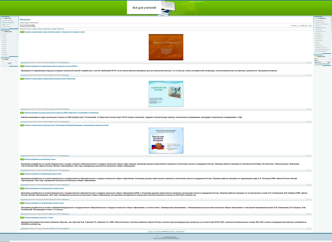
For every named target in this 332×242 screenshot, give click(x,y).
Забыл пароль (318, 63)
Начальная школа (24, 62)
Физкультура (318, 45)
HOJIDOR (51, 62)
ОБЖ (316, 42)
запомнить (318, 62)
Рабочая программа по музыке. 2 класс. (38, 217)
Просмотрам (60, 28)
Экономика (318, 36)
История (317, 29)
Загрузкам (54, 28)
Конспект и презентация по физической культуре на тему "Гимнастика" (50, 78)
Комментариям (47, 28)
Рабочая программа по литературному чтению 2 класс (44, 188)
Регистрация (198, 1)
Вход (203, 1)
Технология (318, 40)
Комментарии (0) (65, 62)
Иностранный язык (320, 51)
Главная (192, 1)
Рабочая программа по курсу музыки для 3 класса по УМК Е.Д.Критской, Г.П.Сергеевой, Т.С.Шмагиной (61, 113)
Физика (317, 25)
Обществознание (319, 31)
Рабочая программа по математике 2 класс (40, 159)
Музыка (317, 44)
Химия (317, 33)
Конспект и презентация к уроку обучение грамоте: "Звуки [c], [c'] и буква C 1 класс (54, 32)
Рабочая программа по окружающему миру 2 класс (42, 174)
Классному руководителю (321, 49)
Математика (318, 20)
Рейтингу (40, 28)
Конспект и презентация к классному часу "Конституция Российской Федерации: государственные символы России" (66, 125)
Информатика (318, 22)
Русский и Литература (320, 24)
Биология (317, 38)
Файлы (26, 22)
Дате (29, 28)
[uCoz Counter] (160, 237)
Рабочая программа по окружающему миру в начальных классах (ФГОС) (50, 66)
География (318, 35)
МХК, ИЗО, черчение (320, 47)
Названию (34, 28)
